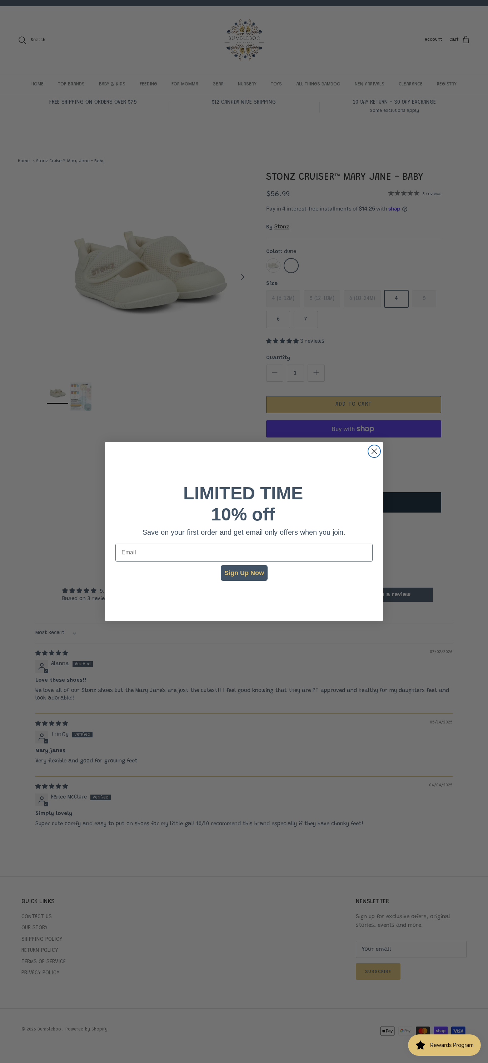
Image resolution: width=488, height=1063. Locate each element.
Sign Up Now (244, 573)
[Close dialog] (374, 451)
